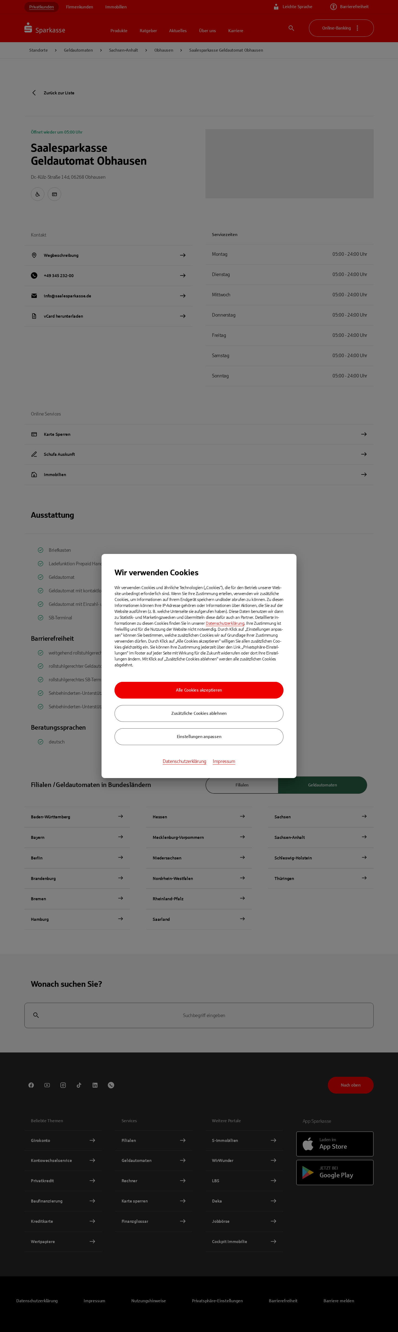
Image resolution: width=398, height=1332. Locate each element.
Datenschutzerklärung (225, 623)
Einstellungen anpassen (199, 736)
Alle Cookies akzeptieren (199, 690)
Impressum (224, 761)
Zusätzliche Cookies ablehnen (199, 713)
